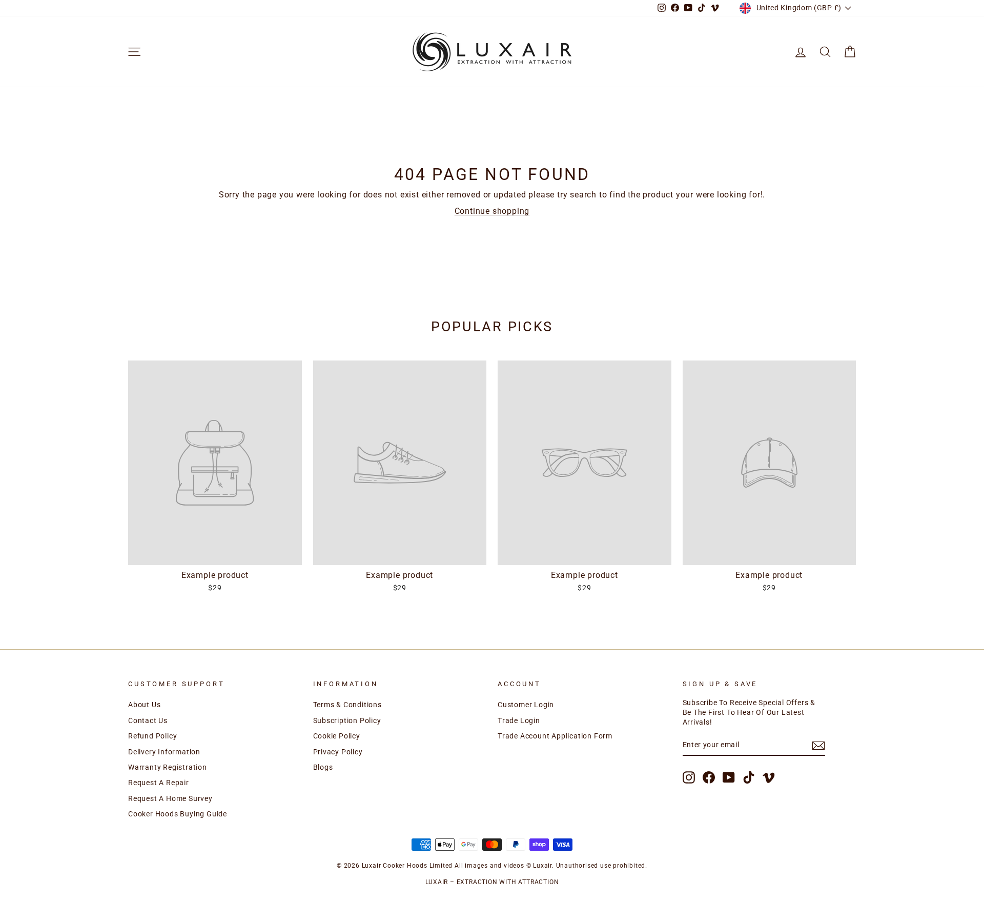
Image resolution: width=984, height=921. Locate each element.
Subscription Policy (347, 720)
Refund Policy (152, 736)
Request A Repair (158, 782)
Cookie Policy (336, 736)
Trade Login (519, 720)
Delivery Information (164, 752)
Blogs (323, 767)
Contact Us (148, 720)
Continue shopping (492, 211)
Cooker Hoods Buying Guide (177, 814)
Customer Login (526, 704)
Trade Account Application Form (555, 736)
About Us (144, 704)
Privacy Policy (338, 752)
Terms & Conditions (347, 704)
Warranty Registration (167, 767)
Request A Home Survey (170, 798)
